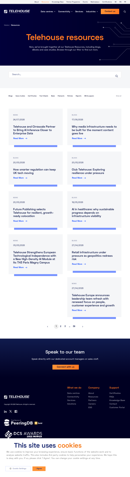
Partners (92, 400)
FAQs (111, 397)
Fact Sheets (44, 96)
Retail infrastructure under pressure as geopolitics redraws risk (92, 256)
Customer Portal (117, 407)
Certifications (107, 2)
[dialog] (65, 457)
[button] (18, 468)
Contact (113, 404)
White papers (89, 96)
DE (116, 2)
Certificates (32, 96)
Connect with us (65, 367)
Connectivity (64, 12)
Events (85, 2)
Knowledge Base (58, 2)
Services (79, 12)
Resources (45, 2)
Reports (79, 96)
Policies (70, 96)
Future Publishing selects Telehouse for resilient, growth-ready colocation (33, 213)
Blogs (11, 96)
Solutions (71, 404)
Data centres (47, 12)
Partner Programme (73, 2)
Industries (91, 12)
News (53, 96)
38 (74, 326)
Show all (118, 96)
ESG (90, 407)
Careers (92, 404)
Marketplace (95, 2)
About (37, 2)
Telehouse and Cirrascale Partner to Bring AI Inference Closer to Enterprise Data (34, 130)
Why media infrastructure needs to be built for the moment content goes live (94, 130)
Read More (18, 138)
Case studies (20, 96)
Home (6, 25)
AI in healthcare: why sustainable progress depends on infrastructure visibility (93, 213)
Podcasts (61, 96)
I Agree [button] (39, 468)
